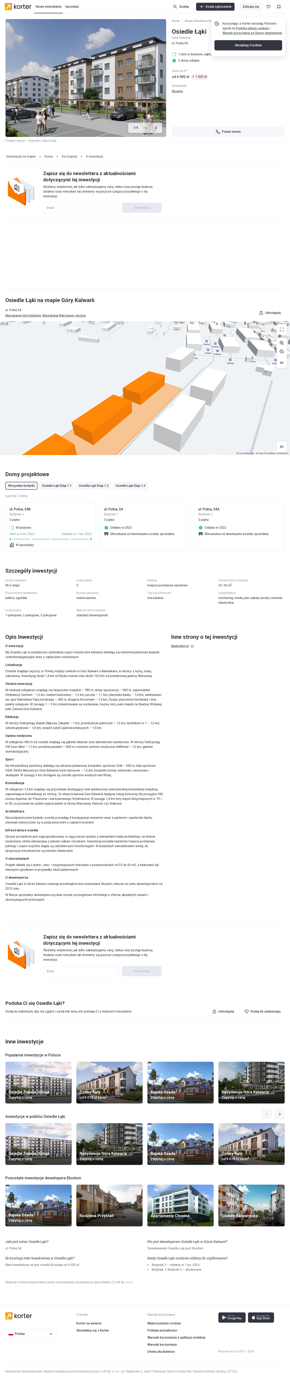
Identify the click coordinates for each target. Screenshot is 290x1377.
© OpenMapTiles (245, 453)
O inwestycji (94, 156)
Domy (48, 156)
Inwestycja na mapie (21, 156)
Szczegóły (69, 156)
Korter (176, 20)
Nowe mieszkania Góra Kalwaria (206, 20)
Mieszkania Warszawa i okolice (64, 315)
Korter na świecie (88, 1323)
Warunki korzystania (162, 1344)
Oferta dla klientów (161, 1352)
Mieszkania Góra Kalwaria (23, 315)
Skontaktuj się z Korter (92, 1330)
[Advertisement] (145, 254)
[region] (145, 388)
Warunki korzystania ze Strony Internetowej (252, 33)
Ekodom (177, 91)
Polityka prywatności (162, 1330)
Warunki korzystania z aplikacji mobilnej (176, 1337)
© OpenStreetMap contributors (272, 453)
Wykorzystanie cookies (164, 1323)
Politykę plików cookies (252, 28)
